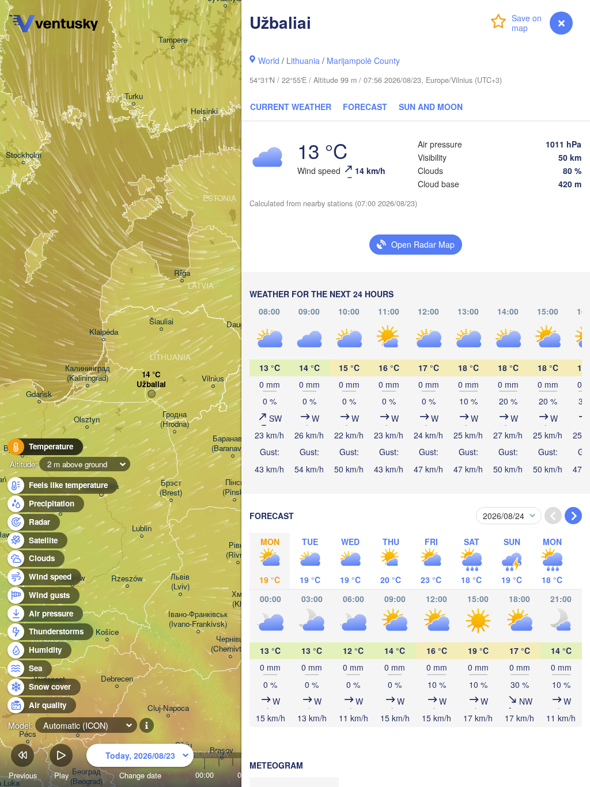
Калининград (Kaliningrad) (87, 373)
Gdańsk (39, 394)
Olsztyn (87, 420)
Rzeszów (127, 579)
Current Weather (290, 106)
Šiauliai (161, 322)
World (268, 60)
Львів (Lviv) (180, 582)
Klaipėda (103, 332)
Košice (107, 632)
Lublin (142, 529)
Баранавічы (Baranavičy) (232, 443)
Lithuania (303, 60)
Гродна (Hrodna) (174, 419)
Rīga (182, 273)
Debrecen (117, 679)
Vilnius (213, 379)
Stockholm (23, 155)
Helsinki (204, 111)
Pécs (27, 734)
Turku (133, 96)
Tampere (172, 40)
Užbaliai (151, 384)
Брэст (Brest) (171, 488)
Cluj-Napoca (168, 708)
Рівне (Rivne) (238, 550)
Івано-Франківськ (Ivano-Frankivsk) (198, 619)
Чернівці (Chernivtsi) (230, 644)
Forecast (365, 106)
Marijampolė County (363, 60)
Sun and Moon (431, 106)
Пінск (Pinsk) (234, 487)
